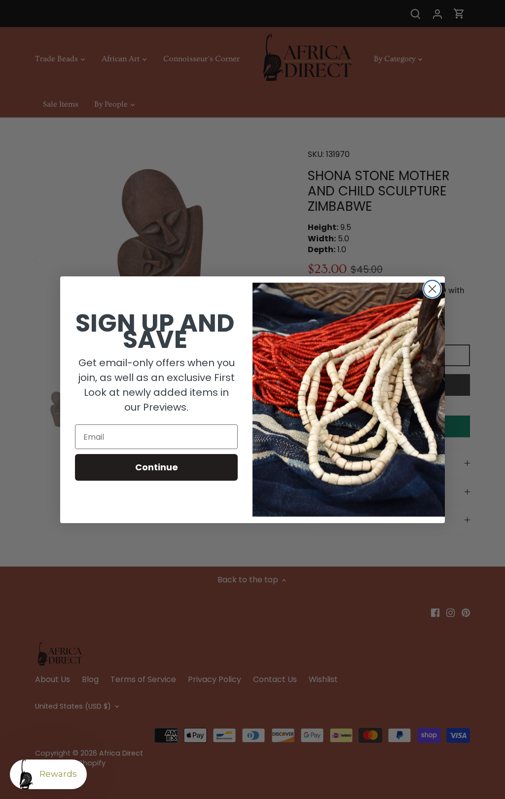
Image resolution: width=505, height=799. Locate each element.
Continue (156, 467)
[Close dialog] (432, 289)
